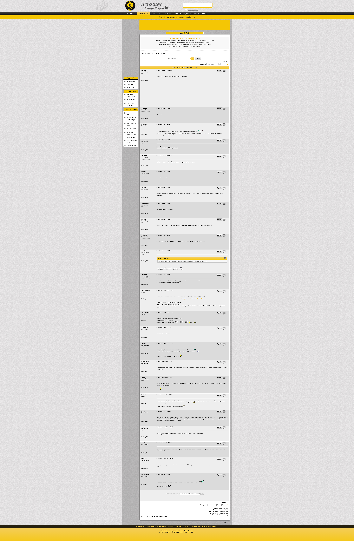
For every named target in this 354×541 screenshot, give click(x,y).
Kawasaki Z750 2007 (208, 40)
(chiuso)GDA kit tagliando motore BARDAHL (198, 42)
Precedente (210, 64)
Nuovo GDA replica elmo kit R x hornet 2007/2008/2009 (184, 46)
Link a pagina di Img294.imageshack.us (167, 148)
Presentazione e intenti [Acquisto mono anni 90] (131, 119)
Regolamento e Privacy (177, 531)
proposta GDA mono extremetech (168, 44)
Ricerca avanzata (193, 10)
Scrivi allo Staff (188, 531)
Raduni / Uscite (185, 14)
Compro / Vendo (199, 14)
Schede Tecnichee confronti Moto (131, 100)
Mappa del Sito (165, 531)
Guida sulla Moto (171, 14)
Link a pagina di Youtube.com (165, 320)
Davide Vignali (179, 532)
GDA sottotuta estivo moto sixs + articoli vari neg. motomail (194, 44)
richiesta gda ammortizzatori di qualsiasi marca (172, 42)
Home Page (130, 14)
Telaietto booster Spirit (131, 113)
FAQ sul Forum (131, 81)
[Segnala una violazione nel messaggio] (224, 71)
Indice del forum (145, 53)
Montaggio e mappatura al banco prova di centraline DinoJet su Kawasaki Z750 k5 (178, 40)
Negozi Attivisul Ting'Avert (130, 104)
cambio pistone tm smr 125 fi (132, 141)
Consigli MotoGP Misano (131, 124)
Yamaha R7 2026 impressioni (131, 129)
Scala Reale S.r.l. (168, 532)
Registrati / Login (157, 14)
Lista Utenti (130, 84)
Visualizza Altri (132, 145)
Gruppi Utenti (130, 87)
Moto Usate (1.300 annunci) (131, 95)
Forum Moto (143, 14)
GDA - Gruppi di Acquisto (159, 53)
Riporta (219, 71)
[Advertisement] (184, 25)
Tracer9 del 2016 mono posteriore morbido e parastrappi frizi (131, 135)
